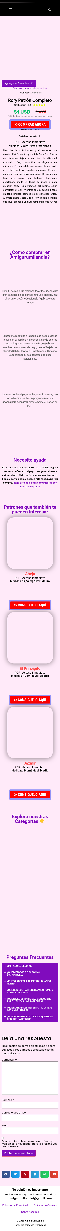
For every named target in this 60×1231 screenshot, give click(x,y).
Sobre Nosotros (30, 1211)
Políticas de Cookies (45, 1205)
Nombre (8, 1100)
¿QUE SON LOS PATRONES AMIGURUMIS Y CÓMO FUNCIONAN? (30, 991)
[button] (10, 10)
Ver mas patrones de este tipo (30, 88)
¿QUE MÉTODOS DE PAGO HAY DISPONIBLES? (23, 973)
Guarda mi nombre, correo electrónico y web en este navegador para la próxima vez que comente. (29, 1144)
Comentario (10, 1059)
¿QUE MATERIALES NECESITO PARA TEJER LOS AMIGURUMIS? (30, 1009)
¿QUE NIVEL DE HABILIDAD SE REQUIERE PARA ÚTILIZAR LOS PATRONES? (29, 1000)
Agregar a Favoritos (18, 83)
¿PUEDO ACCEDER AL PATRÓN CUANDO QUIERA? (29, 982)
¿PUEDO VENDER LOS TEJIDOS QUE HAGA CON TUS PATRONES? (30, 1018)
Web (5, 1125)
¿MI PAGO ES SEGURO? (19, 966)
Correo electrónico (15, 1112)
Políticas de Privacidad (15, 1205)
